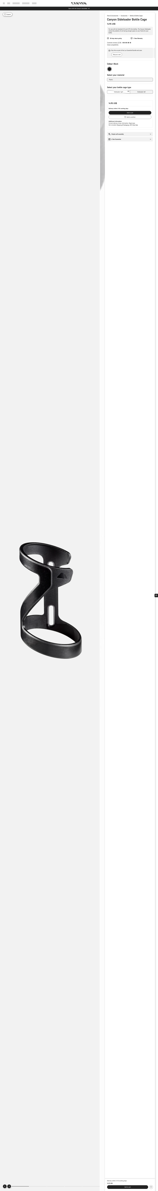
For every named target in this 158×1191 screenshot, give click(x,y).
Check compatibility (112, 45)
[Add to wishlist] (151, 1187)
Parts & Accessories (112, 15)
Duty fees (135, 125)
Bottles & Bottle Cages (136, 15)
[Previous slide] (5, 1186)
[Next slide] (9, 1186)
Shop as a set (117, 54)
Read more (132, 123)
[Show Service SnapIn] (156, 595)
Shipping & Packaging (123, 125)
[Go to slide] (38, 1186)
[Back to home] (79, 3)
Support (34, 3)
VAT (131, 125)
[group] (127, 53)
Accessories (124, 15)
